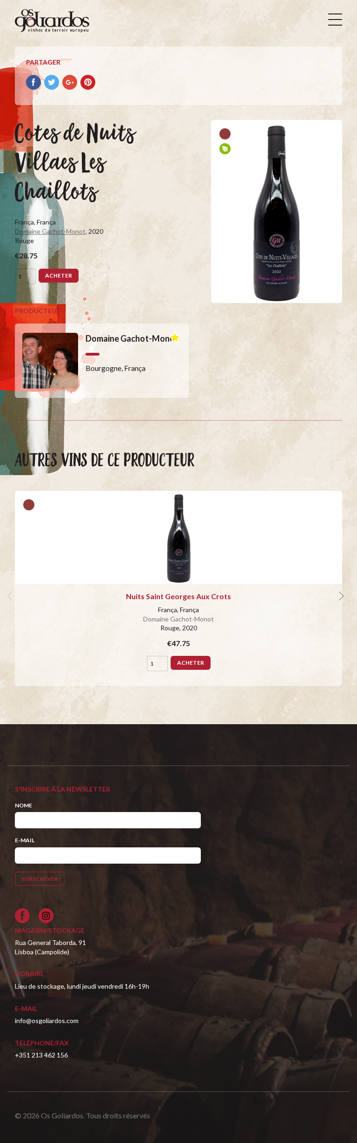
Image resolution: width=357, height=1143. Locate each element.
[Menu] (335, 19)
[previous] (11, 596)
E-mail (24, 840)
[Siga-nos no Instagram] (46, 915)
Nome (23, 805)
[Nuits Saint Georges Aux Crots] (178, 537)
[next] (340, 596)
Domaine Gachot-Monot (50, 231)
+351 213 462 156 (41, 1055)
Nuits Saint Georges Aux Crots (178, 596)
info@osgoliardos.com (47, 1020)
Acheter (58, 275)
